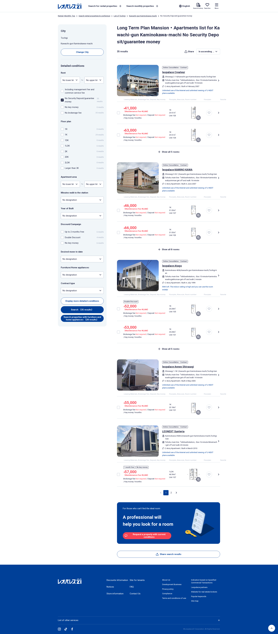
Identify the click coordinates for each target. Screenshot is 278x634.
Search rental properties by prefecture (94, 16)
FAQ (132, 586)
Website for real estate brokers (204, 592)
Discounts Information (117, 580)
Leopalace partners (199, 587)
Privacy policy (167, 589)
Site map (195, 601)
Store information (115, 593)
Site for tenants (137, 580)
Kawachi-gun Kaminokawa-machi (143, 16)
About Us (166, 580)
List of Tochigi (120, 16)
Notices (110, 586)
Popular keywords (198, 596)
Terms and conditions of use (174, 598)
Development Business (171, 584)
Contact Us (135, 593)
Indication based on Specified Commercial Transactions (203, 581)
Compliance (167, 593)
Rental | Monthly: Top (66, 16)
